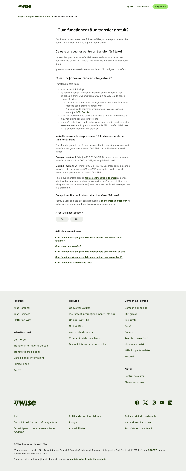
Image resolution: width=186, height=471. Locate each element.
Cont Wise (20, 339)
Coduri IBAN (76, 326)
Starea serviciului (134, 382)
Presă (127, 326)
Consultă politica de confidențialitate (35, 422)
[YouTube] (162, 403)
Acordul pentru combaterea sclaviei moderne (34, 430)
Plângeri (73, 422)
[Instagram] (154, 403)
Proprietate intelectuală (138, 428)
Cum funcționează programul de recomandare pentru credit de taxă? (91, 251)
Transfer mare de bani (27, 351)
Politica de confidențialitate (85, 416)
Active (17, 370)
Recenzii (129, 356)
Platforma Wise (22, 320)
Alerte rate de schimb (81, 332)
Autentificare (143, 6)
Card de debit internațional (29, 357)
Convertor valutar (79, 307)
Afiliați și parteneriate (137, 350)
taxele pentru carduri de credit (101, 177)
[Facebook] (137, 403)
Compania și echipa (135, 307)
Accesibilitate (77, 428)
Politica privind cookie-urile (140, 416)
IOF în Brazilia (82, 112)
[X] (145, 403)
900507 (152, 450)
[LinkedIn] (170, 403)
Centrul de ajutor (134, 376)
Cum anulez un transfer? (68, 246)
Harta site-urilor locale (137, 422)
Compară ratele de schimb (84, 338)
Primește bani (22, 363)
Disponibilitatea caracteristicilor (87, 344)
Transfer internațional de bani (31, 345)
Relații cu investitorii (136, 338)
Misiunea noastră (134, 344)
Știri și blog (130, 314)
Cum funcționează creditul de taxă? (73, 262)
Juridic (17, 416)
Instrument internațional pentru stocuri (92, 314)
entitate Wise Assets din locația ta (88, 459)
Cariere (128, 332)
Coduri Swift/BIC (79, 320)
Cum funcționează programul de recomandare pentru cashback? (89, 257)
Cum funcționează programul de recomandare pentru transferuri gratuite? (88, 239)
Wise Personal (22, 307)
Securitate (130, 320)
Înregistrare (160, 6)
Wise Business (22, 314)
